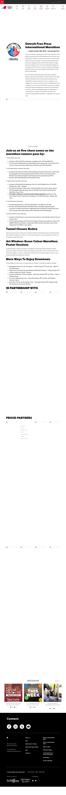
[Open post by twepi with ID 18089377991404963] (13, 693)
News (26, 750)
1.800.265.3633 (12, 749)
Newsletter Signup (47, 750)
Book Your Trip (1, 1)
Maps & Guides (46, 747)
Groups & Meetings (47, 760)
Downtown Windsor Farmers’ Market (20, 274)
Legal (36, 772)
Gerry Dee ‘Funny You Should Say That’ (21, 282)
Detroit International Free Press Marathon (36, 56)
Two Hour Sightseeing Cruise (18, 278)
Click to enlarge (33, 146)
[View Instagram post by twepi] (21, 700)
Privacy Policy (31, 772)
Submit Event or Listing (30, 744)
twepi (13, 685)
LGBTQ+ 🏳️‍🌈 (28, 753)
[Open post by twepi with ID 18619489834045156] (53, 693)
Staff (26, 741)
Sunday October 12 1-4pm (19, 250)
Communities (46, 757)
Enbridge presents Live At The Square (21, 266)
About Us (27, 737)
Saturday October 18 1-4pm (37, 250)
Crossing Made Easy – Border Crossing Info (48, 753)
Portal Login (42, 772)
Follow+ (57, 681)
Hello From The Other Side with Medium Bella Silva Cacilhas (27, 270)
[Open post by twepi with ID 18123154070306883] (33, 693)
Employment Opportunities (31, 747)
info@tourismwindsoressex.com (14, 751)
